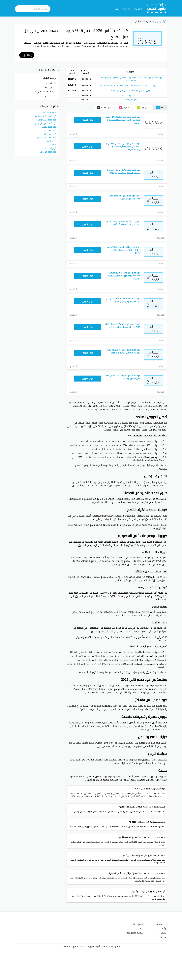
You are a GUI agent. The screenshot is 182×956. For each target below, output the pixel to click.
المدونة (127, 9)
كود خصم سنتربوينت (46, 119)
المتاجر (116, 9)
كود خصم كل (50, 133)
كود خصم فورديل (48, 151)
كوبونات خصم (50, 148)
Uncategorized (49, 112)
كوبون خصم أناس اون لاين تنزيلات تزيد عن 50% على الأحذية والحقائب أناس (123, 222)
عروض (53, 144)
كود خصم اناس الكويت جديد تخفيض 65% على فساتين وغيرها (123, 377)
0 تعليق (73, 134)
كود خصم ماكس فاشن (45, 116)
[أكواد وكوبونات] (156, 8)
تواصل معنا (138, 924)
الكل (160, 107)
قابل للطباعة (104, 107)
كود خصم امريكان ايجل (45, 123)
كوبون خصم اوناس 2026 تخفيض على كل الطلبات (130, 90)
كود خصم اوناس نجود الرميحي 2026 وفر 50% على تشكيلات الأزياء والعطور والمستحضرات (130, 79)
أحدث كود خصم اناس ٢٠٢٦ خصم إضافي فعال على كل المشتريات (124, 197)
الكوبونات (143, 107)
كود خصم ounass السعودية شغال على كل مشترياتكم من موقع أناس (123, 299)
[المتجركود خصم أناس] (147, 38)
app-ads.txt (161, 924)
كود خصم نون (50, 130)
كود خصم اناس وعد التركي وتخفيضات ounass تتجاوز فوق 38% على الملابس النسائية (123, 276)
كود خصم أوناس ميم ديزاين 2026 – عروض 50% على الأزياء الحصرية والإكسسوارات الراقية (122, 120)
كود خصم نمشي (48, 126)
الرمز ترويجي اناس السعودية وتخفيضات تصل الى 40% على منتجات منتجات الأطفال (123, 250)
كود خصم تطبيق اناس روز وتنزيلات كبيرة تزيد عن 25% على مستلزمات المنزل (123, 351)
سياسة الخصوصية (135, 933)
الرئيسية (138, 9)
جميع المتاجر (50, 141)
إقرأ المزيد (27, 55)
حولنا (141, 928)
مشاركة (160, 134)
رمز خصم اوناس (130, 100)
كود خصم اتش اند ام (46, 137)
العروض (124, 107)
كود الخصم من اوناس (130, 95)
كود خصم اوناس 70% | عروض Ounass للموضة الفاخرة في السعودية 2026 (130, 85)
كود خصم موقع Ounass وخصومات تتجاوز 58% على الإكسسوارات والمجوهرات (122, 325)
